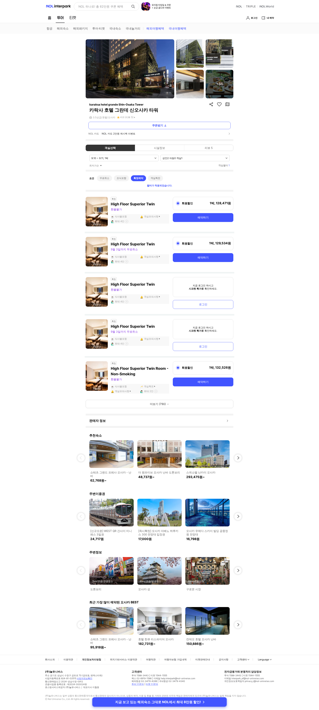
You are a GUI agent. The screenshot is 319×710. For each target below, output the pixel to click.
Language (263, 659)
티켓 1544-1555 (159, 675)
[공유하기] (211, 104)
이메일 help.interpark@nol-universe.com (174, 678)
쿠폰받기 (157, 125)
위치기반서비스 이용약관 (123, 659)
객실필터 (224, 165)
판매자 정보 (97, 421)
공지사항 (223, 659)
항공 (49, 28)
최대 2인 (148, 391)
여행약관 (151, 659)
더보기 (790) (158, 404)
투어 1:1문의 (138, 684)
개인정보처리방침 (91, 659)
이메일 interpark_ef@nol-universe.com (244, 678)
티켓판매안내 (202, 659)
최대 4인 (119, 221)
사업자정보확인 (84, 678)
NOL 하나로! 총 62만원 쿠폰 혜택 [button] (100, 6)
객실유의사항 (151, 216)
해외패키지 (80, 28)
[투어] (60, 18)
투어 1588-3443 (140, 675)
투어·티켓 (98, 28)
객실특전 (155, 178)
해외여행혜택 (155, 28)
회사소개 (50, 659)
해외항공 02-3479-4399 (144, 681)
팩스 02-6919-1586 (142, 678)
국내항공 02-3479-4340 (172, 681)
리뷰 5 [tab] (209, 148)
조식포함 (121, 178)
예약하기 (203, 217)
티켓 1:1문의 (152, 684)
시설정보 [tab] (159, 148)
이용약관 (68, 659)
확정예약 (138, 178)
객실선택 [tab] (110, 148)
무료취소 (104, 178)
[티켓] (73, 18)
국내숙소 (115, 28)
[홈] (49, 18)
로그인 (203, 304)
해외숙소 (63, 28)
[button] (81, 458)
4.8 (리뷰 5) (126, 117)
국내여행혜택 (177, 28)
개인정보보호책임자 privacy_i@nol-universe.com (249, 681)
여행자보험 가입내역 (175, 659)
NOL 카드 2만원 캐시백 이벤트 (118, 133)
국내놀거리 (133, 28)
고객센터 (242, 659)
